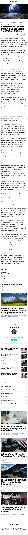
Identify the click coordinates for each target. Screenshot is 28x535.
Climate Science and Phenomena (8, 393)
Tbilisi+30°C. (14, 2)
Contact (17, 529)
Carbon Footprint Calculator (8, 529)
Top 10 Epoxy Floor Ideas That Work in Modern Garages (10, 367)
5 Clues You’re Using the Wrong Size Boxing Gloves (10, 355)
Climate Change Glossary (18, 528)
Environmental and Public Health (8, 400)
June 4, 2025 (3, 363)
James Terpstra (4, 278)
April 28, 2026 (3, 351)
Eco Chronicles (4, 396)
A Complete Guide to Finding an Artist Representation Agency (9, 374)
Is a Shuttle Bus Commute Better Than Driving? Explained (9, 361)
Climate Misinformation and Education (19, 293)
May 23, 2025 (3, 375)
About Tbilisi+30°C (8, 528)
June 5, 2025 (3, 357)
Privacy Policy (23, 529)
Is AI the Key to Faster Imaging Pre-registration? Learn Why (9, 349)
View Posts (14, 340)
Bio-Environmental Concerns (7, 386)
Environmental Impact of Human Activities (10, 403)
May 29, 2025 (3, 369)
